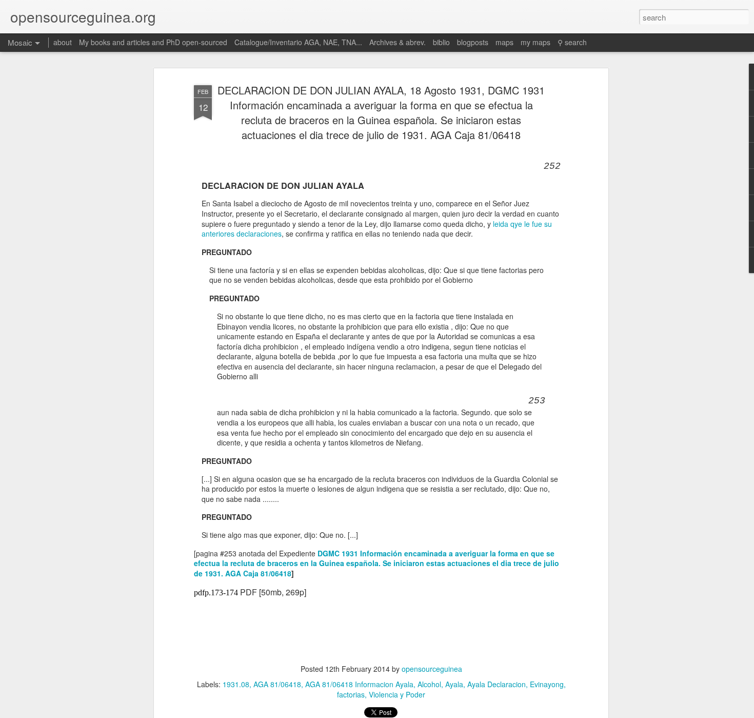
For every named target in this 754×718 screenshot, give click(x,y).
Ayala (454, 684)
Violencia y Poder (397, 694)
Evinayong (547, 684)
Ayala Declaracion (496, 684)
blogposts (472, 42)
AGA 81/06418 (277, 684)
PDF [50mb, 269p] (273, 592)
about (62, 42)
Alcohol (429, 684)
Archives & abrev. (397, 42)
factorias (351, 694)
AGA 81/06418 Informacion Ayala (359, 684)
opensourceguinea (432, 669)
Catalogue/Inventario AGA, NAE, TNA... (298, 42)
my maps (535, 42)
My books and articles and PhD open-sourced (153, 42)
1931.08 (236, 684)
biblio (441, 42)
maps (504, 42)
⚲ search (572, 42)
